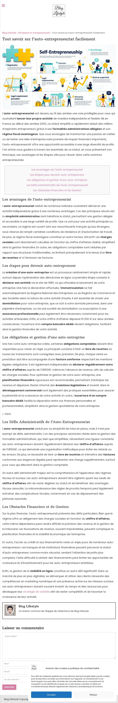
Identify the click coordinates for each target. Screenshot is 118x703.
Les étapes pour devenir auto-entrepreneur (57, 175)
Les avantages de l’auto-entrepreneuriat (57, 169)
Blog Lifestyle (29, 606)
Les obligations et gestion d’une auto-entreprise (57, 180)
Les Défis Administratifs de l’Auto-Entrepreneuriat (57, 185)
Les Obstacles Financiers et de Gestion (57, 190)
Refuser (93, 695)
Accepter (51, 695)
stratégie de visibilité (36, 591)
